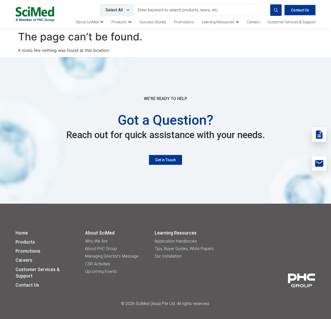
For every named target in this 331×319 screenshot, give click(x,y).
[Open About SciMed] (102, 22)
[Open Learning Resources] (237, 22)
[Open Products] (130, 22)
